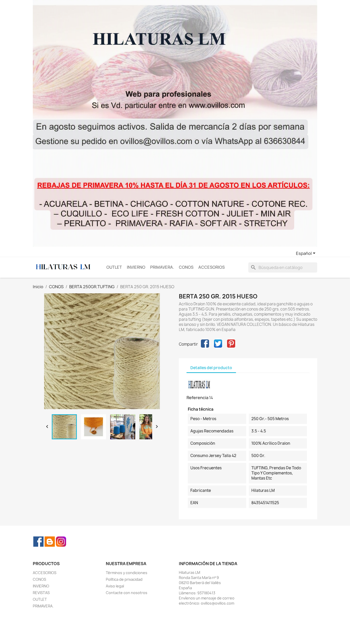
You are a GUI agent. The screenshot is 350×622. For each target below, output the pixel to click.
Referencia (197, 397)
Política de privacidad (124, 579)
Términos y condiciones (126, 572)
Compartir (205, 343)
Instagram (61, 541)
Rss (50, 541)
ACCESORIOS (211, 267)
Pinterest (231, 343)
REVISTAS (41, 592)
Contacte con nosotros (126, 592)
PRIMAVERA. (162, 267)
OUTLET (114, 267)
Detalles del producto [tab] (211, 367)
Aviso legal (115, 586)
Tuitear (218, 343)
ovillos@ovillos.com (217, 603)
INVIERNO (136, 267)
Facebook (38, 541)
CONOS (186, 267)
